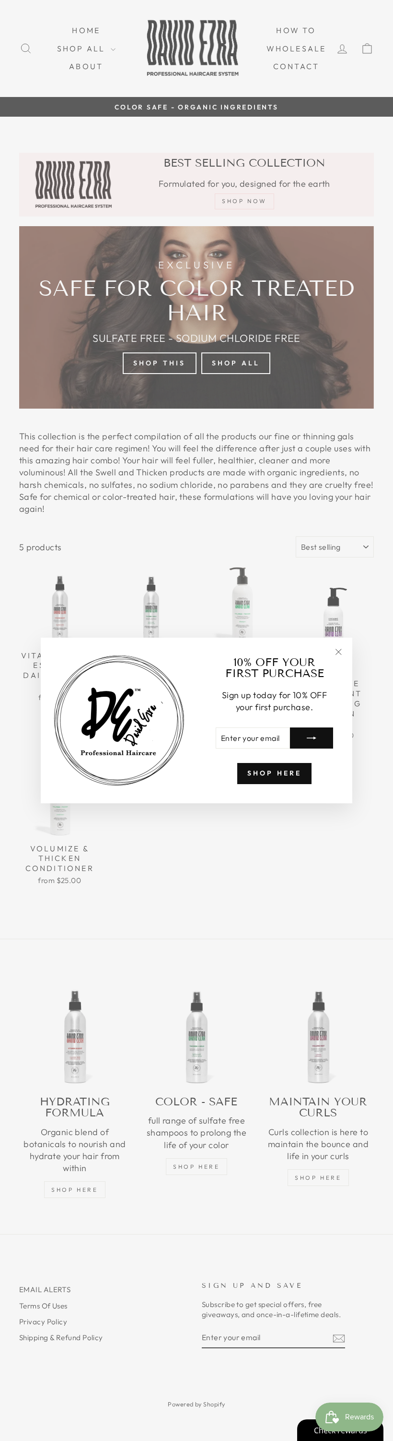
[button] (192, 1351)
